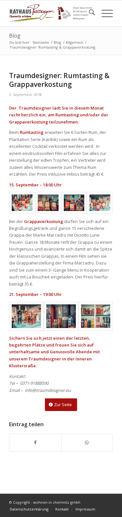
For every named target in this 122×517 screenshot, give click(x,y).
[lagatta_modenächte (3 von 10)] (74, 203)
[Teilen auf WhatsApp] (87, 442)
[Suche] (88, 13)
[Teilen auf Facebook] (35, 442)
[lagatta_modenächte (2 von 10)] (48, 203)
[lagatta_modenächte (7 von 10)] (100, 203)
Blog (14, 35)
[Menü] (104, 13)
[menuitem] (88, 13)
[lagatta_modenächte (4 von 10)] (61, 316)
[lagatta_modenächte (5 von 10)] (95, 316)
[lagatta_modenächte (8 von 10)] (22, 203)
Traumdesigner (35, 108)
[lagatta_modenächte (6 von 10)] (26, 316)
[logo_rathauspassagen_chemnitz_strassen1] (50, 13)
